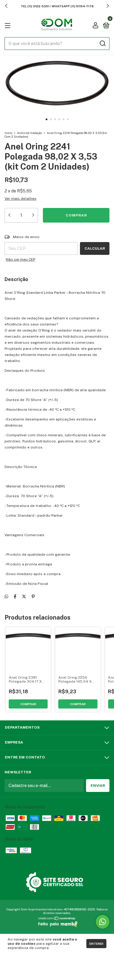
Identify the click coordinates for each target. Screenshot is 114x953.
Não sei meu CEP (20, 259)
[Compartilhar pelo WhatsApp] (6, 596)
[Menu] (9, 25)
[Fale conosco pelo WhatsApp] (102, 922)
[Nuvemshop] (57, 918)
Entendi (96, 943)
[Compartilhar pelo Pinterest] (33, 596)
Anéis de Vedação (29, 133)
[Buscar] (102, 43)
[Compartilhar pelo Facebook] (15, 596)
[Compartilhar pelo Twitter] (24, 596)
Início (8, 133)
